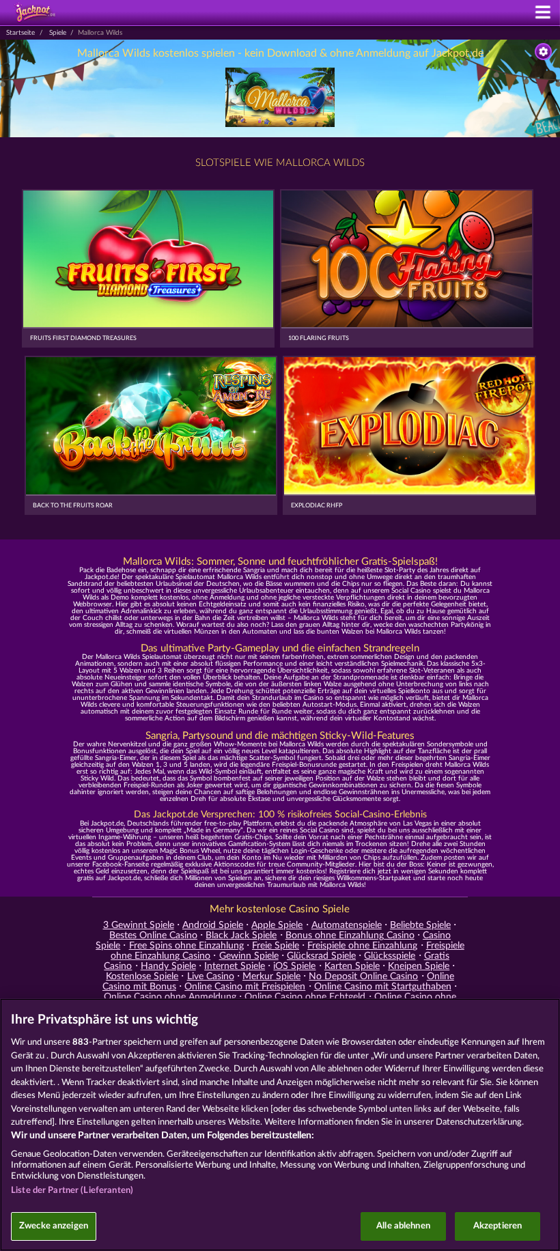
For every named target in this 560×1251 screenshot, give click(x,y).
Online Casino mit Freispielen (244, 987)
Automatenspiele (346, 925)
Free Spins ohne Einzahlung (186, 946)
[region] (280, 1124)
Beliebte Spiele (420, 925)
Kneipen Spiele (418, 966)
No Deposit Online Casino (363, 976)
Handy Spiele (168, 966)
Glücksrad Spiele (321, 956)
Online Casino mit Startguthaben (382, 987)
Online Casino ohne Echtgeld (304, 997)
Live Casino (210, 976)
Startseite (20, 32)
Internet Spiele (234, 966)
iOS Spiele (294, 966)
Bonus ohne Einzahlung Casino (350, 935)
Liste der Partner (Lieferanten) (72, 1190)
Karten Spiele (352, 966)
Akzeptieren (497, 1226)
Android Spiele (212, 925)
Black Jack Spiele (241, 935)
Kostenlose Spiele (142, 976)
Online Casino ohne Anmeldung (170, 997)
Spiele (57, 32)
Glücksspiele (389, 956)
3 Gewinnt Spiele (138, 925)
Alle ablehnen (403, 1226)
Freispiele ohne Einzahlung (362, 946)
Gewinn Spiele (249, 956)
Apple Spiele (277, 925)
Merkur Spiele (271, 976)
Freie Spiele (275, 946)
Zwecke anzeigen (53, 1226)
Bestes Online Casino (153, 935)
